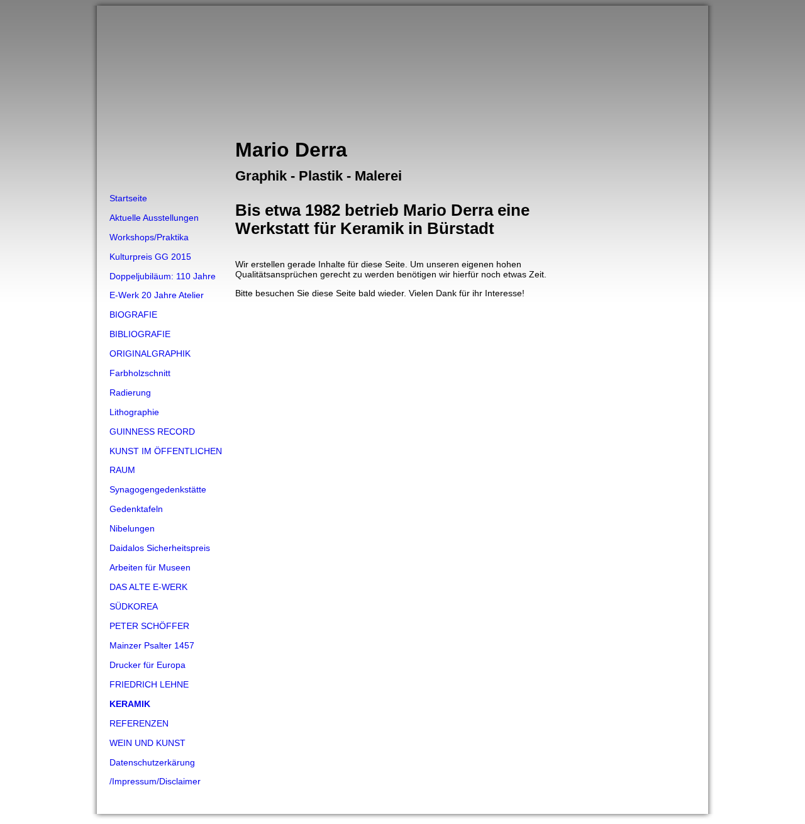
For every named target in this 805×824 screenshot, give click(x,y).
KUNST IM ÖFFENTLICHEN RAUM (165, 460)
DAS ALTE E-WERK (148, 587)
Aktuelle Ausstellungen (154, 218)
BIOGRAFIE (133, 314)
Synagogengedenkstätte (157, 489)
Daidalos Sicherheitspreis (159, 548)
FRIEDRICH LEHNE (149, 684)
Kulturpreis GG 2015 (150, 257)
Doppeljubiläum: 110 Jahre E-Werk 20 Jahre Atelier (162, 285)
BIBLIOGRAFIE (139, 334)
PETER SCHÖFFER (149, 626)
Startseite (128, 198)
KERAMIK (129, 704)
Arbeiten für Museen (150, 567)
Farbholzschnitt (139, 373)
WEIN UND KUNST (147, 743)
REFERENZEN (139, 723)
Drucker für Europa (147, 665)
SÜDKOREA (133, 606)
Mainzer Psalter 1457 (151, 645)
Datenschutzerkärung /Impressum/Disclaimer (155, 771)
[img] (402, 97)
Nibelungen (132, 528)
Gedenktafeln (136, 509)
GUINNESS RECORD (152, 431)
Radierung (130, 392)
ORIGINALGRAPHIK (150, 353)
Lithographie (134, 412)
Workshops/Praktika (149, 237)
